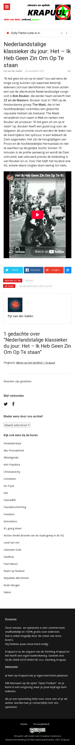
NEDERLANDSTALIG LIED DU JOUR (35, 286)
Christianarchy (12, 471)
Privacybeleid (41, 724)
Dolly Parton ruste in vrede (28, 33)
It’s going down (12, 528)
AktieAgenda (11, 457)
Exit (6, 493)
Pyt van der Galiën (13, 71)
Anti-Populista (12, 464)
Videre (7, 592)
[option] (39, 33)
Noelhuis (9, 556)
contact (37, 702)
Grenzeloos (10, 521)
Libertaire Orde (12, 549)
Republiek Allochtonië (16, 578)
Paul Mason (11, 564)
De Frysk (9, 486)
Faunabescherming (15, 507)
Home (23, 724)
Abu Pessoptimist (14, 450)
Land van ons (11, 542)
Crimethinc (10, 479)
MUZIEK (29, 280)
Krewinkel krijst (12, 443)
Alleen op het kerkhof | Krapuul (35, 362)
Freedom (9, 514)
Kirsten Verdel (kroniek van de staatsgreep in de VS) (34, 535)
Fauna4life (10, 500)
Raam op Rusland (14, 571)
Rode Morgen (12, 585)
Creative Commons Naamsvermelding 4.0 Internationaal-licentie (33, 737)
